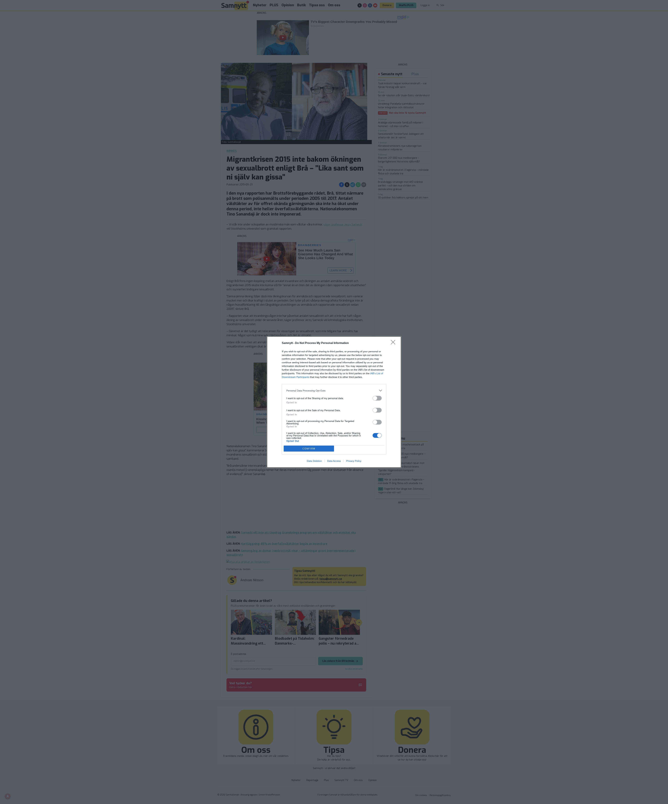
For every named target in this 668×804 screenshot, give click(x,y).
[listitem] (334, 390)
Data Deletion (314, 461)
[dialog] (334, 402)
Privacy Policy (353, 461)
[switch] (377, 398)
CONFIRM (309, 448)
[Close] (394, 343)
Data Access (334, 461)
